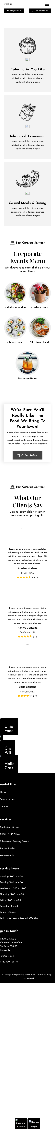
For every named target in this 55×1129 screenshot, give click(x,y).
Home (3, 792)
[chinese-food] (15, 319)
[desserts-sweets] (39, 284)
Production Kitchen (9, 827)
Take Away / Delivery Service (14, 841)
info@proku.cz (7, 956)
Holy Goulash (7, 856)
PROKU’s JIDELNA (10, 834)
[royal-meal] (39, 319)
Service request (7, 799)
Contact (4, 806)
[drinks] (27, 353)
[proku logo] (8, 4)
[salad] (15, 284)
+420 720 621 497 (9, 962)
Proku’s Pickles (7, 848)
